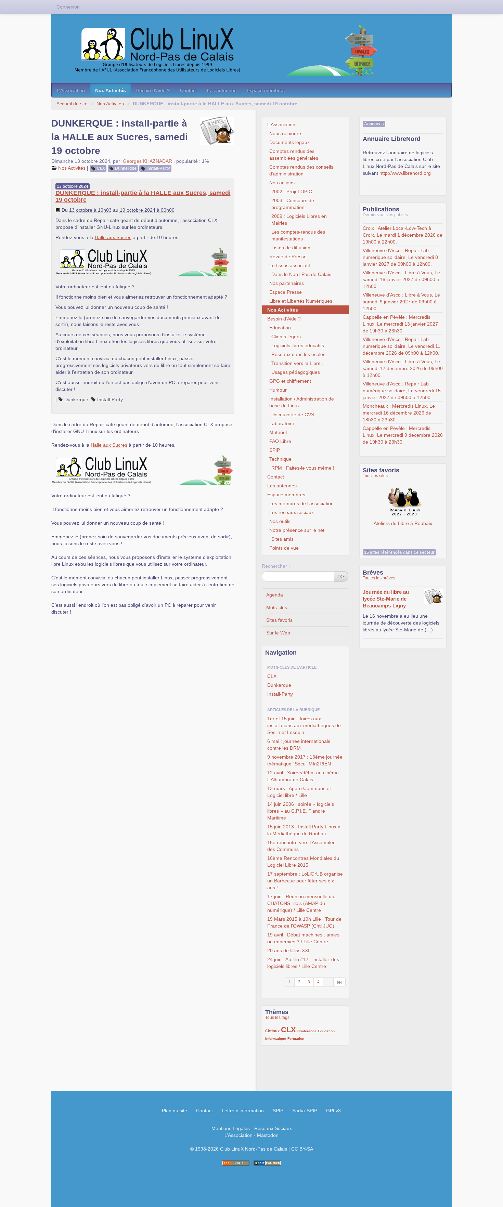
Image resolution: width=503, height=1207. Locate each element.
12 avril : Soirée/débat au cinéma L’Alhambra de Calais (303, 776)
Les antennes (221, 90)
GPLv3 (333, 1110)
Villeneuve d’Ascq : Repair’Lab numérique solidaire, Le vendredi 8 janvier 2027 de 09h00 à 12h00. (400, 257)
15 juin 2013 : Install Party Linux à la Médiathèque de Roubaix (303, 830)
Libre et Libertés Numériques (300, 301)
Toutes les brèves (379, 578)
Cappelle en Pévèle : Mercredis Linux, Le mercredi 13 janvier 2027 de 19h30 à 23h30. (400, 323)
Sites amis (282, 539)
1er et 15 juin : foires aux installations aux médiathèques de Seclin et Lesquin (304, 725)
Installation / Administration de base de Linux (301, 402)
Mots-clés (276, 607)
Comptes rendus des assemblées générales (293, 154)
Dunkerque (126, 168)
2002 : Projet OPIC (291, 191)
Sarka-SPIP (304, 1110)
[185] (340, 982)
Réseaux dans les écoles (298, 354)
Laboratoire (281, 423)
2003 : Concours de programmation (292, 204)
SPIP (274, 450)
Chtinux (272, 1031)
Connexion (68, 7)
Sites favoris (279, 620)
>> (341, 576)
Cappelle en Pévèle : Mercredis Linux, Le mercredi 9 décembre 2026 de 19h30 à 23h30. (403, 435)
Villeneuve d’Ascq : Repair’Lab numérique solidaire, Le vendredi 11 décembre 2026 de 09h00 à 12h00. (401, 346)
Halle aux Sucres (113, 237)
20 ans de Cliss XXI (288, 950)
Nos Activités (110, 90)
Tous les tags (277, 1017)
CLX (101, 168)
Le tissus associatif (289, 265)
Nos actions (282, 182)
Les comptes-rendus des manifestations (298, 235)
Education (280, 327)
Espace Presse (285, 292)
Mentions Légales (230, 1128)
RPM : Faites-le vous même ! (302, 468)
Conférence (307, 1031)
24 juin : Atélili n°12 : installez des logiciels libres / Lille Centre (303, 963)
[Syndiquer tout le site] (235, 1163)
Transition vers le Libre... (298, 363)
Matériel (278, 432)
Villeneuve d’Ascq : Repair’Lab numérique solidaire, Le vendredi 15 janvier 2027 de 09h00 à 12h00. (402, 390)
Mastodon (268, 1135)
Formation (295, 1038)
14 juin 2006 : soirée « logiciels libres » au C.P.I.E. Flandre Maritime (300, 811)
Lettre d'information (243, 1110)
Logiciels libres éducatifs (297, 345)
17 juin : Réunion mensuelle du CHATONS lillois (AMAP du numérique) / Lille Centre (300, 903)
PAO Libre (280, 441)
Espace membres (266, 90)
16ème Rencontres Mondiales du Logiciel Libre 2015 (303, 861)
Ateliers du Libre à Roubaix (403, 502)
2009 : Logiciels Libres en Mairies (299, 219)
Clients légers (286, 336)
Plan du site (174, 1110)
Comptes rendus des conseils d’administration (301, 170)
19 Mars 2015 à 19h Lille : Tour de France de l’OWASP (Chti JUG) (304, 922)
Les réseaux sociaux (291, 512)
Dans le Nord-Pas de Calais (301, 274)
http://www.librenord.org (405, 173)
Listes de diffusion (290, 247)
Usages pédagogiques (295, 372)
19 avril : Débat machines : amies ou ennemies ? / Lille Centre (303, 938)
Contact (188, 90)
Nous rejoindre (285, 133)
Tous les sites (375, 475)
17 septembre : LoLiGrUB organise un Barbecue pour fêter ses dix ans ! (305, 880)
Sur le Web (278, 632)
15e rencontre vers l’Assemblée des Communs (301, 846)
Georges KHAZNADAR (147, 161)
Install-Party (158, 168)
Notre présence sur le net (296, 530)
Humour (278, 390)
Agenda (274, 595)
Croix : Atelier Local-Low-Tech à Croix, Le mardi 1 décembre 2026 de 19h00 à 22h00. (402, 235)
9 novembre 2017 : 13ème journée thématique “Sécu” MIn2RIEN (305, 760)
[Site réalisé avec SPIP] (267, 1163)
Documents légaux (289, 142)
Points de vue (284, 548)
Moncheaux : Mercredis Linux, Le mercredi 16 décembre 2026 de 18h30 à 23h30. (399, 412)
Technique (280, 459)
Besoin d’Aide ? (153, 90)
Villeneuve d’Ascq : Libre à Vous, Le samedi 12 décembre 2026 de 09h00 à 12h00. (403, 368)
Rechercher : (276, 566)
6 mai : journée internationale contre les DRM (299, 744)
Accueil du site (72, 103)
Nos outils (280, 521)
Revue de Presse (288, 256)
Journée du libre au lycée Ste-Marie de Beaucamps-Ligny (386, 598)
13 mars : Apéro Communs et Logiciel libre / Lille (299, 792)
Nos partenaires (286, 283)
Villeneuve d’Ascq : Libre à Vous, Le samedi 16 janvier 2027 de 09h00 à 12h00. (401, 279)
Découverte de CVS (292, 414)
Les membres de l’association (301, 503)
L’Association (71, 90)
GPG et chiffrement (290, 381)
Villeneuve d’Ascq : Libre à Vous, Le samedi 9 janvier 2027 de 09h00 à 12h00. (401, 301)
